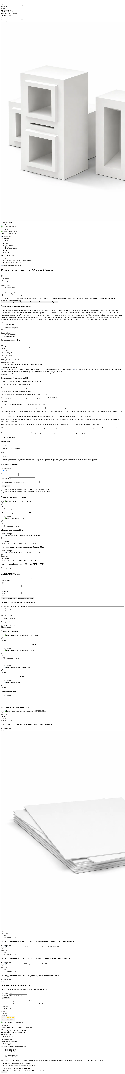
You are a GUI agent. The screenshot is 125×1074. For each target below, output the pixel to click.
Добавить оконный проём (25, 598)
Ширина (5, 591)
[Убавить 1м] (3, 582)
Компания (5, 1006)
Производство (7, 1008)
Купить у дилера (17, 295)
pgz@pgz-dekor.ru (6, 1039)
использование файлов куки (36, 1070)
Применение (33, 302)
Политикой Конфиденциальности (38, 491)
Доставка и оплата (11, 249)
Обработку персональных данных (39, 489)
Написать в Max (6, 15)
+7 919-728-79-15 (6, 1043)
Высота (4, 584)
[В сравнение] (1, 501)
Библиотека (6, 1013)
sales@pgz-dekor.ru (7, 1045)
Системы (8, 245)
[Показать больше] (12, 245)
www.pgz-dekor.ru (97, 1060)
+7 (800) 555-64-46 (7, 12)
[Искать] (1, 19)
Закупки (5, 1015)
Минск (3, 8)
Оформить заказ (6, 295)
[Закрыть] (22, 19)
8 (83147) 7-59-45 (51, 398)
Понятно (4, 1072)
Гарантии (54, 302)
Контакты (8, 252)
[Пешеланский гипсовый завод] (12, 5)
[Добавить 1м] (3, 595)
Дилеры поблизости (7, 255)
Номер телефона (7, 482)
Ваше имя (5, 478)
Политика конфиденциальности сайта (17, 1063)
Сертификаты (24, 302)
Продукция (4, 21)
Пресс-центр (6, 1010)
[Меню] (1, 17)
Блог (6, 250)
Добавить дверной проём (9, 598)
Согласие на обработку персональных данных (20, 1065)
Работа (4, 1011)
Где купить (8, 247)
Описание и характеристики (10, 302)
